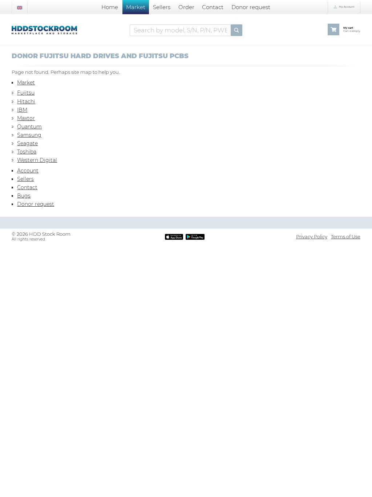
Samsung (29, 135)
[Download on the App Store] (174, 236)
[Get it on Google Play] (195, 236)
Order (186, 7)
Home (109, 7)
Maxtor (26, 118)
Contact (212, 7)
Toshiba (26, 151)
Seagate (27, 143)
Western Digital (37, 160)
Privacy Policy (311, 236)
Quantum (29, 126)
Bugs (24, 195)
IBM (22, 110)
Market (135, 7)
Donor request (250, 7)
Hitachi (26, 101)
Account (28, 170)
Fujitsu (26, 93)
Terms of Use (345, 236)
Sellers (161, 7)
